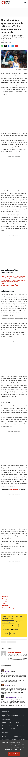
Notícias (3, 642)
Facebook (15, 629)
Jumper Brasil (14, 489)
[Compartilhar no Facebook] (9, 46)
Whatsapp (19, 621)
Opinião (17, 722)
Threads (14, 633)
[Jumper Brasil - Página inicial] (5, 2)
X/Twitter (7, 629)
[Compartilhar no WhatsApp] (2, 46)
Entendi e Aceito (14, 754)
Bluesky (4, 599)
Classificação (12, 725)
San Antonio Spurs (11, 642)
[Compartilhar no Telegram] (12, 46)
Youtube (16, 625)
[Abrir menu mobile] (25, 2)
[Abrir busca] (22, 2)
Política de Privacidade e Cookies (14, 749)
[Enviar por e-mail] (16, 46)
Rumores (11, 722)
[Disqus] (14, 687)
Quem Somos (5, 728)
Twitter (4, 603)
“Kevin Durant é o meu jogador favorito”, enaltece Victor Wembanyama (13, 280)
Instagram (7, 625)
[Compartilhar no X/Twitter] (5, 46)
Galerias (4, 725)
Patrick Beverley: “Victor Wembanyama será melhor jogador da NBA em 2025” (13, 277)
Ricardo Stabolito (7, 41)
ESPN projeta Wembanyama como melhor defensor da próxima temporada (13, 284)
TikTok (6, 633)
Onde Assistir (20, 725)
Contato (13, 728)
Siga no (5, 622)
